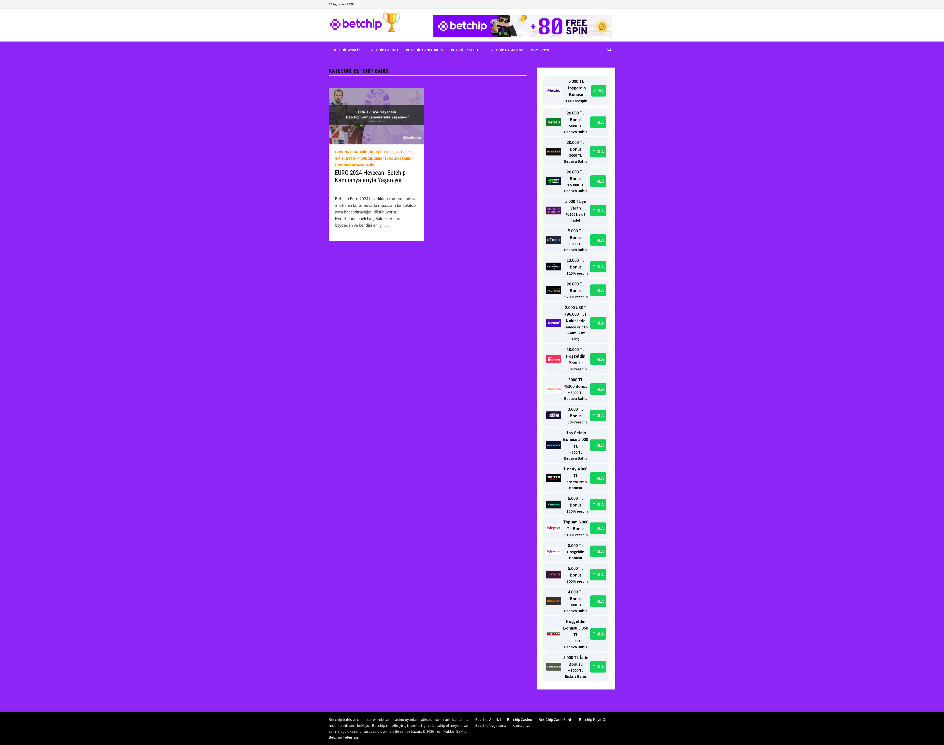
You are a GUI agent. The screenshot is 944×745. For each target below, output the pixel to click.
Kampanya (540, 49)
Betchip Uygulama (506, 49)
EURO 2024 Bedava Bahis (354, 165)
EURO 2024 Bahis (398, 158)
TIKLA (598, 122)
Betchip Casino (383, 49)
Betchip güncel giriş (364, 158)
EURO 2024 (343, 152)
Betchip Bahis (382, 152)
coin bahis (349, 189)
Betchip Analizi (347, 49)
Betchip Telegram (344, 737)
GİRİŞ (599, 91)
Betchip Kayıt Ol (466, 49)
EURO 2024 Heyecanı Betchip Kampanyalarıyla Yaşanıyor (370, 176)
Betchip (360, 152)
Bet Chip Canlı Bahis (424, 49)
